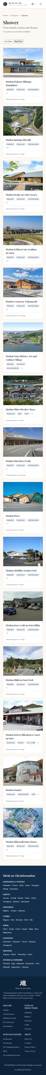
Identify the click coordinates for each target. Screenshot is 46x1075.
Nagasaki (20, 963)
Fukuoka (6, 963)
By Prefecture (8, 1022)
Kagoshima (15, 967)
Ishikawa (21, 911)
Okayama (16, 942)
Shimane (32, 942)
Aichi (26, 920)
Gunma (6, 898)
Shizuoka (19, 920)
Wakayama (7, 932)
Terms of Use (30, 1051)
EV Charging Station (11, 1047)
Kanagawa (7, 901)
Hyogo (24, 929)
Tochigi (13, 898)
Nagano (6, 920)
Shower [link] (25, 15)
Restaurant (7, 1039)
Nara (36, 929)
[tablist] (13, 41)
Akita (21, 885)
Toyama (13, 911)
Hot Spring (7, 1043)
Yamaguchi (7, 945)
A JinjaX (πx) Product (23, 1070)
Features (14, 15)
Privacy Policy (30, 1047)
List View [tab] (8, 41)
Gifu (12, 920)
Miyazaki (6, 967)
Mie (31, 920)
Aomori (15, 885)
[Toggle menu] (40, 4)
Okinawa (25, 967)
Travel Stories (8, 1014)
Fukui (5, 929)
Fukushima (14, 889)
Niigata (6, 911)
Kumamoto (29, 963)
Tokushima (21, 954)
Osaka (11, 929)
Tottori (24, 942)
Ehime (13, 954)
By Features (8, 1026)
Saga (13, 963)
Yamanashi (25, 901)
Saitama (16, 901)
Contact (28, 1043)
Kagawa (6, 954)
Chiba (33, 898)
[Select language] (34, 4)
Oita (37, 963)
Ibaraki (20, 898)
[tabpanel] (23, 454)
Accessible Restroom (11, 1055)
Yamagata (35, 885)
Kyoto (17, 929)
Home (5, 15)
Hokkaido (6, 885)
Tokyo (27, 898)
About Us (28, 1039)
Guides (6, 1010)
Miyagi (5, 889)
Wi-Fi (5, 1051)
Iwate (27, 885)
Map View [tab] (18, 41)
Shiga (31, 929)
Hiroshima (7, 942)
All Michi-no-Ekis (9, 1018)
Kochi (30, 954)
